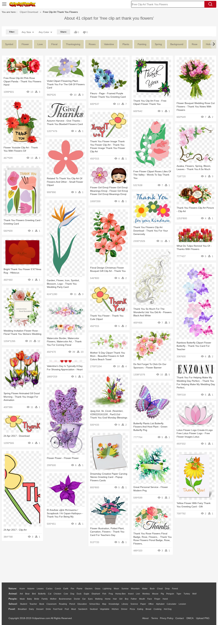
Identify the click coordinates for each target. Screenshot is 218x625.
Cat (49, 594)
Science (134, 604)
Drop (167, 588)
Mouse (155, 594)
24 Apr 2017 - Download (17, 435)
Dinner (124, 609)
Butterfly (42, 594)
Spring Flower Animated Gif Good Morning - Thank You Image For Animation (22, 396)
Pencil (72, 604)
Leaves (40, 588)
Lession (182, 604)
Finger (157, 599)
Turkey (187, 594)
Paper (143, 604)
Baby (29, 599)
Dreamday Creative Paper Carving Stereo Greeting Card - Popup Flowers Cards (108, 477)
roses (92, 44)
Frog (111, 594)
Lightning (107, 588)
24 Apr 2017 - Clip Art (15, 529)
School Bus (94, 604)
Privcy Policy (166, 618)
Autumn (30, 588)
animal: (13, 593)
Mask (22, 599)
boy (126, 599)
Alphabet (160, 604)
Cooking (157, 609)
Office (151, 604)
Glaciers (88, 588)
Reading (63, 604)
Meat (73, 609)
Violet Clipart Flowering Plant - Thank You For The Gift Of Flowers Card (66, 84)
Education (82, 604)
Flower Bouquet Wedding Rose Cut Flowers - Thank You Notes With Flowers (196, 106)
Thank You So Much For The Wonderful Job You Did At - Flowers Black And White (152, 312)
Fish (104, 594)
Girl (120, 599)
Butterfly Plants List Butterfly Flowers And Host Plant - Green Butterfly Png (150, 426)
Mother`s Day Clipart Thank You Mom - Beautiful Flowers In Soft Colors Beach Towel (107, 356)
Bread (148, 609)
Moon (116, 588)
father (134, 599)
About (145, 618)
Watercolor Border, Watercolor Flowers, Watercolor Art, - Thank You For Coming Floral (64, 341)
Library (125, 604)
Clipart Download (29, 12)
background (176, 44)
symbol (9, 44)
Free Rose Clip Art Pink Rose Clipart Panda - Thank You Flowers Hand (22, 81)
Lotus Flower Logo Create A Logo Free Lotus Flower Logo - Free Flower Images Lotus (195, 433)
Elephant (96, 594)
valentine (109, 44)
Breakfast (22, 609)
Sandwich (82, 609)
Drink (48, 609)
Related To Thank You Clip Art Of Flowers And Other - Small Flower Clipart (65, 181)
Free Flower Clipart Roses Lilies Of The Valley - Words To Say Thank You (152, 174)
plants (125, 44)
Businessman (65, 599)
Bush (152, 588)
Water (144, 588)
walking (99, 599)
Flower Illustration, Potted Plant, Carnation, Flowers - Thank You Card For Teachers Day (107, 531)
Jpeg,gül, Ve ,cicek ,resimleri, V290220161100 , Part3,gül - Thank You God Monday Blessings (108, 414)
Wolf (194, 594)
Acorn (22, 588)
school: (13, 603)
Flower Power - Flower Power (63, 458)
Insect (131, 594)
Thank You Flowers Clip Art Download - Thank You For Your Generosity (150, 230)
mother (53, 599)
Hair (115, 599)
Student (23, 604)
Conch (58, 588)
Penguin (170, 594)
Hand (165, 599)
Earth (65, 588)
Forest (175, 588)
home (108, 599)
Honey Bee (120, 594)
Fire (72, 588)
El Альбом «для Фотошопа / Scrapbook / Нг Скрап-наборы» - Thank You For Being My (65, 513)
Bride (36, 599)
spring (158, 44)
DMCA (189, 618)
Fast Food (57, 609)
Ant (21, 594)
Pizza (132, 609)
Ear (84, 599)
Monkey (146, 594)
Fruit (67, 609)
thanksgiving (73, 44)
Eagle (86, 594)
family (45, 599)
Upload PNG (202, 618)
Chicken (57, 594)
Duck (79, 594)
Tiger (178, 594)
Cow (66, 594)
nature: (13, 588)
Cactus (49, 588)
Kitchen (115, 609)
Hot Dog (168, 609)
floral (54, 44)
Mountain (135, 588)
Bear (27, 594)
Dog (72, 594)
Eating (140, 609)
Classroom (51, 604)
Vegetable (104, 609)
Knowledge (114, 604)
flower (25, 44)
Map (104, 604)
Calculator (171, 604)
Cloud (160, 588)
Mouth (142, 599)
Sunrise (125, 588)
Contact (179, 618)
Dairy (31, 609)
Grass (97, 588)
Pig (162, 594)
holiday (210, 44)
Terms (154, 618)
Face (149, 599)
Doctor (77, 599)
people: (13, 598)
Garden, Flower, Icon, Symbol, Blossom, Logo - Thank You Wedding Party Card (63, 283)
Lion (138, 594)
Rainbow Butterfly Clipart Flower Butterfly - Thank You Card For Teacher (194, 346)
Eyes (90, 599)
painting (142, 44)
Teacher (33, 604)
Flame (79, 588)
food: (12, 609)
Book (41, 604)
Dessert (39, 609)
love (40, 44)
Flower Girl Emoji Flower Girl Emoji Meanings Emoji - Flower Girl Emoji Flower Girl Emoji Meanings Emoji (109, 190)
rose (194, 44)
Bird (34, 594)
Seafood (94, 609)
